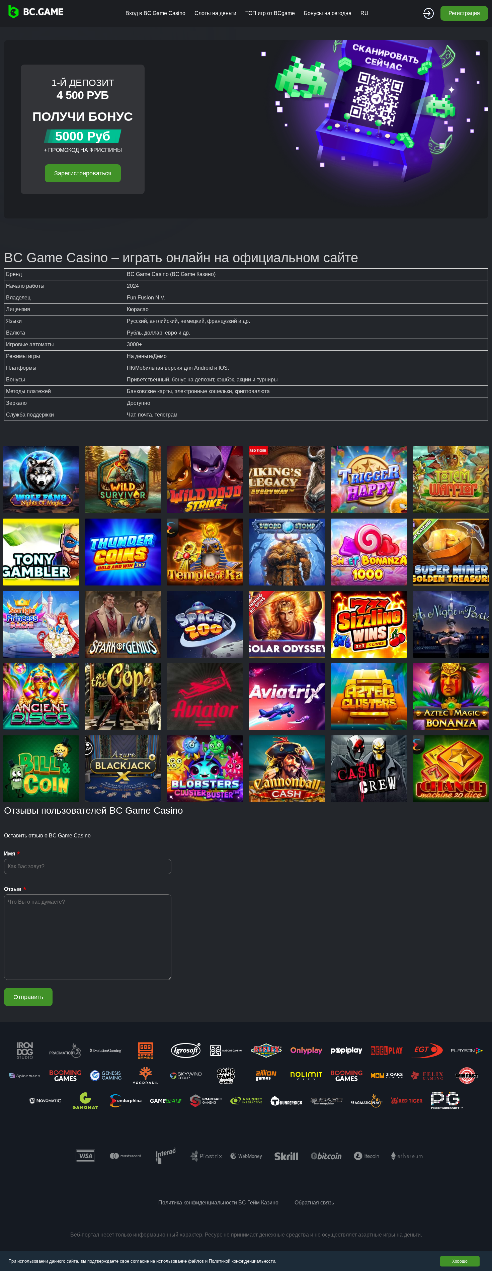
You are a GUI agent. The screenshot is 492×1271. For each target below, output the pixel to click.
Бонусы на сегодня (327, 13)
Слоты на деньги (215, 13)
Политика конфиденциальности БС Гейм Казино (218, 1202)
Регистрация (464, 13)
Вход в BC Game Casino (155, 13)
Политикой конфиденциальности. (242, 1261)
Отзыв (12, 889)
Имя (9, 853)
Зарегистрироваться (82, 173)
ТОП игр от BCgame (270, 13)
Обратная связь (314, 1202)
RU (364, 13)
